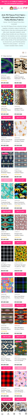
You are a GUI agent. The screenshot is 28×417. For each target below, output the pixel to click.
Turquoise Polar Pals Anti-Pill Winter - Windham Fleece (7, 203)
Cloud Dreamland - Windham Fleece (20, 140)
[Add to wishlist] (12, 60)
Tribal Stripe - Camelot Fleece (19, 171)
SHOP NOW (20, 3)
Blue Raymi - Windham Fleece (6, 171)
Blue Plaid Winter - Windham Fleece (20, 297)
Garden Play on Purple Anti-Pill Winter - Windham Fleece (6, 297)
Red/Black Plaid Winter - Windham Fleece (6, 391)
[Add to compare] (12, 63)
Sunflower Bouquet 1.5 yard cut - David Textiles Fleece (20, 265)
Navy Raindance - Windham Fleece (19, 328)
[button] (18, 8)
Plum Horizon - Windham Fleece (6, 328)
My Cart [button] (26, 414)
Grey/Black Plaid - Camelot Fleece (6, 265)
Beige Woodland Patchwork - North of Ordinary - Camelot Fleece (20, 77)
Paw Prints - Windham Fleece (6, 109)
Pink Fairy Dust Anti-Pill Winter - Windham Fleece (19, 391)
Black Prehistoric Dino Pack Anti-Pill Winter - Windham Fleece (20, 203)
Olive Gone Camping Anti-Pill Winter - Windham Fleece (20, 359)
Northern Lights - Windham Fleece (6, 77)
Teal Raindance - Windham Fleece (6, 234)
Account (8, 414)
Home (5, 22)
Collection (14, 414)
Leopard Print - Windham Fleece (19, 109)
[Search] (20, 414)
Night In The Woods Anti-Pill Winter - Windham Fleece (6, 140)
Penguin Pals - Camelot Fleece (19, 234)
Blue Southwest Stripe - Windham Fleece (6, 359)
